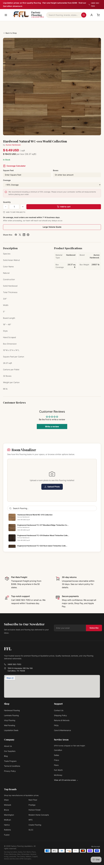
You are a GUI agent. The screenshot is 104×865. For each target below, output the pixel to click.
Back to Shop (11, 33)
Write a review (52, 426)
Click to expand (91, 131)
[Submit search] (83, 15)
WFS (30, 820)
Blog (6, 756)
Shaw (6, 800)
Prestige (32, 805)
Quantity (7, 202)
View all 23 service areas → (66, 780)
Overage (7, 180)
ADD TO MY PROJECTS (15, 212)
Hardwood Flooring (12, 710)
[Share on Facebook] (16, 234)
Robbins (7, 830)
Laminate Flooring (11, 715)
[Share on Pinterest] (28, 234)
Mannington (9, 815)
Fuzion (7, 835)
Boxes (55, 170)
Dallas (56, 755)
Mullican (7, 820)
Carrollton (58, 750)
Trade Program (10, 761)
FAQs (56, 725)
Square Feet (8, 170)
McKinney (58, 775)
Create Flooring (35, 825)
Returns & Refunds (61, 720)
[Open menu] (6, 15)
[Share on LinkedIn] (24, 234)
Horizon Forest (34, 810)
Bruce (6, 810)
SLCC (31, 830)
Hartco (7, 825)
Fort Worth (58, 770)
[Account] (91, 15)
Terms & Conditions (12, 766)
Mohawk (7, 805)
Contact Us (58, 710)
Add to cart (65, 206)
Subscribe (94, 628)
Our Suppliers (9, 751)
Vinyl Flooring (9, 720)
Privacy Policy (10, 771)
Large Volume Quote (52, 227)
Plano (56, 765)
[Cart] (98, 15)
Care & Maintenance (62, 730)
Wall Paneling (9, 725)
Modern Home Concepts (39, 815)
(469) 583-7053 (14, 664)
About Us (8, 746)
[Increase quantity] (22, 206)
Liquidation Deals (11, 730)
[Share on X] (20, 234)
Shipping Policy (60, 715)
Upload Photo (53, 486)
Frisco (56, 760)
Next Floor (33, 800)
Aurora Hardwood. (13, 145)
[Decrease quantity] (5, 206)
